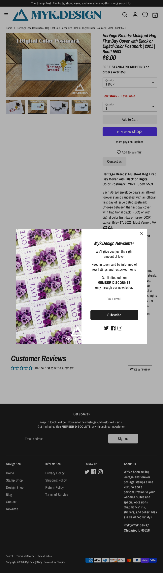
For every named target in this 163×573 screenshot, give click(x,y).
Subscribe (114, 314)
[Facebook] (113, 328)
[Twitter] (106, 328)
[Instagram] (119, 328)
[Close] (141, 233)
